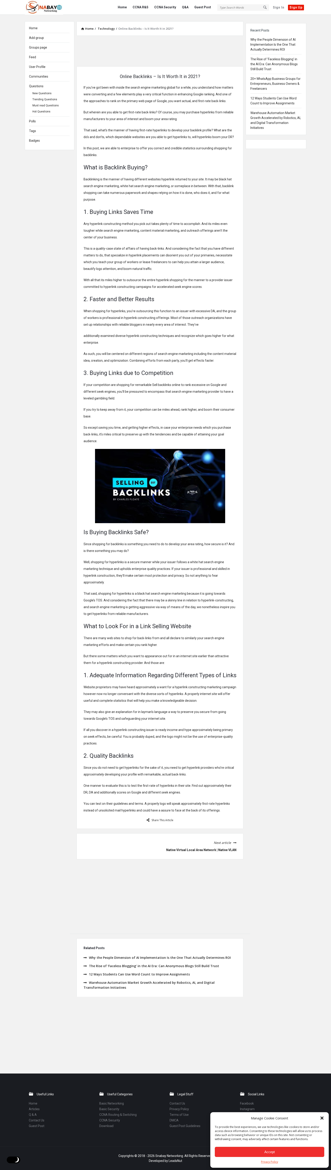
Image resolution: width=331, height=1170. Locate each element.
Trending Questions (44, 99)
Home (122, 7)
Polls (32, 121)
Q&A (185, 7)
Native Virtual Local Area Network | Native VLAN (201, 850)
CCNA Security (165, 7)
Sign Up (296, 7)
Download (106, 1126)
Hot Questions (41, 111)
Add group (36, 38)
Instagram (247, 1109)
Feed (32, 57)
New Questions (42, 93)
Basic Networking (111, 1103)
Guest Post (202, 7)
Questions (36, 86)
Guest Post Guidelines (185, 1126)
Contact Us (36, 1120)
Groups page (38, 47)
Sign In (278, 7)
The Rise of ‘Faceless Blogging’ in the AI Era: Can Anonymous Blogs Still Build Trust (154, 966)
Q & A (33, 1114)
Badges (34, 140)
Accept (269, 1152)
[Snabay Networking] (47, 7)
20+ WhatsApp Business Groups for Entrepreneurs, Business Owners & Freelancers (275, 83)
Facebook (247, 1103)
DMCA (174, 1120)
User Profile (37, 67)
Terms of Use (179, 1114)
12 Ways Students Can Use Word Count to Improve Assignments (139, 974)
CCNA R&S (140, 7)
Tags (32, 131)
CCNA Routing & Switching (118, 1114)
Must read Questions (45, 105)
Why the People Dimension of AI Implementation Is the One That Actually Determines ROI (160, 957)
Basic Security (109, 1109)
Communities (38, 76)
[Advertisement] (160, 50)
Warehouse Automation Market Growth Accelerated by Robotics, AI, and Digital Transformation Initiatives (149, 985)
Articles (34, 1109)
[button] (322, 1118)
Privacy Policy (269, 1162)
